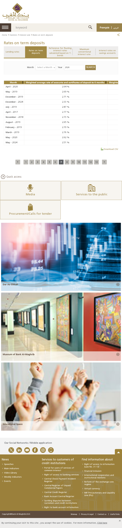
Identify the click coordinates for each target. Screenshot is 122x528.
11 (84, 162)
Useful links (115, 514)
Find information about (97, 459)
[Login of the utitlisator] (22, 81)
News (5, 459)
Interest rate (25, 35)
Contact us (102, 514)
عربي (116, 27)
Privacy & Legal (87, 514)
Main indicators (11, 469)
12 (90, 162)
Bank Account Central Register (59, 496)
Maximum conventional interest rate (84, 51)
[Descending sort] (22, 83)
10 (79, 162)
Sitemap (74, 514)
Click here (102, 523)
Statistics (13, 35)
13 (96, 162)
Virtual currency (92, 489)
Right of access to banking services (61, 475)
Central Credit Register (55, 492)
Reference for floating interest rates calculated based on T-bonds (60, 52)
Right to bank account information (61, 507)
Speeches (9, 464)
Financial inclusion (93, 471)
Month (30, 67)
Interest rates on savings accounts (107, 52)
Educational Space (13, 424)
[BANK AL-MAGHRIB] (16, 12)
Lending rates (12, 52)
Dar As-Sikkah (10, 284)
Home (4, 35)
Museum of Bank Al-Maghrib (18, 354)
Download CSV (111, 149)
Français (104, 27)
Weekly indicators (13, 477)
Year (60, 67)
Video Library (10, 473)
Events (7, 481)
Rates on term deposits (36, 52)
